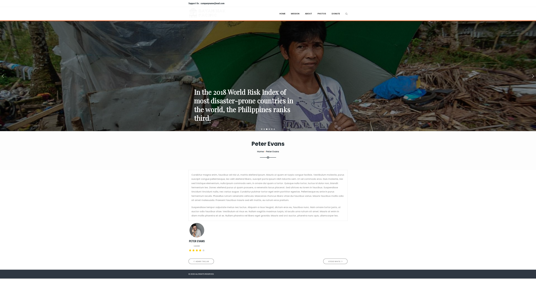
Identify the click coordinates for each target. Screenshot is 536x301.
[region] (268, 76)
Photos (322, 13)
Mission (295, 13)
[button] (3, 76)
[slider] (196, 250)
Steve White (334, 262)
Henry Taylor (202, 262)
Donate (336, 13)
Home (282, 13)
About (308, 13)
